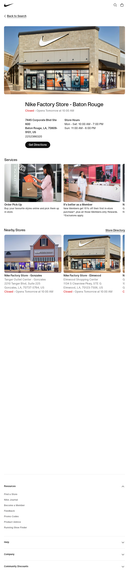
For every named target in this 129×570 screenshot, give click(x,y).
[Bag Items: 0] (122, 5)
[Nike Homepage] (9, 5)
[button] (32, 265)
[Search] (115, 5)
